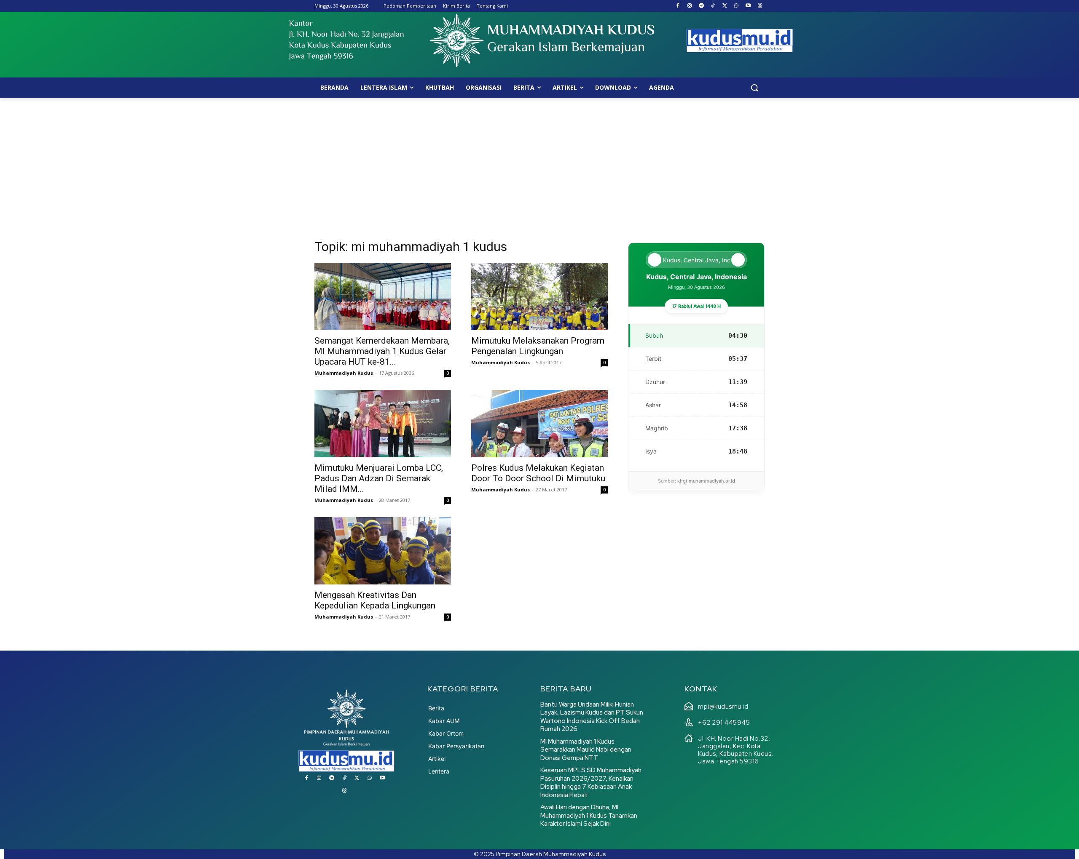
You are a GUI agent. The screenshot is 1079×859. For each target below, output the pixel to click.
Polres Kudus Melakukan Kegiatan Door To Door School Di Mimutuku (538, 473)
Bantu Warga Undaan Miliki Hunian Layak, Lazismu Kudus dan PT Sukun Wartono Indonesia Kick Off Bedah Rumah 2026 (591, 717)
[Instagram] (689, 6)
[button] (754, 87)
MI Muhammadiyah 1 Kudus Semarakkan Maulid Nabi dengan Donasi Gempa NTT (585, 749)
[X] (725, 6)
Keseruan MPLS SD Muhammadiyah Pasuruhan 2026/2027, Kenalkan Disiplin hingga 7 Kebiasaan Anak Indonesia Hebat (590, 782)
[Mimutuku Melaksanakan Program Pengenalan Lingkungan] (539, 296)
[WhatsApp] (736, 6)
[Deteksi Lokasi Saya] (654, 260)
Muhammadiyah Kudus (343, 373)
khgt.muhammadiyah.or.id (706, 481)
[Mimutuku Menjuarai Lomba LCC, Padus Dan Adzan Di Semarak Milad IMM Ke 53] (382, 423)
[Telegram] (701, 6)
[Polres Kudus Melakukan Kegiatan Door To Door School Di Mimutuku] (539, 423)
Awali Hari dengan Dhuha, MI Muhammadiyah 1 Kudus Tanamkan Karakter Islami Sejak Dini (588, 815)
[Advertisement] (539, 161)
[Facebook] (678, 6)
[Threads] (760, 6)
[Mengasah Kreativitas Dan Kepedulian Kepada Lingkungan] (382, 550)
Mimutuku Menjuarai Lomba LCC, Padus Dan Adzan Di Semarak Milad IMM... (378, 478)
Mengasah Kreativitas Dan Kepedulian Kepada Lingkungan (374, 600)
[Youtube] (748, 6)
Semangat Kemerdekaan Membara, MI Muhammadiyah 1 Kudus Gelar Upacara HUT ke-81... (382, 351)
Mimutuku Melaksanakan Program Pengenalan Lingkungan (537, 346)
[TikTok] (713, 6)
